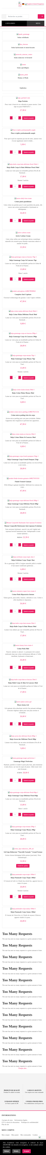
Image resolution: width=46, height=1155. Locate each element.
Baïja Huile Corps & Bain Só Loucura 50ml (23, 683)
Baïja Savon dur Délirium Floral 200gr (23, 739)
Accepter (26, 1151)
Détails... (16, 1151)
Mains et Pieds (23, 78)
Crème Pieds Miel (23, 649)
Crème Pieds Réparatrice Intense (23, 594)
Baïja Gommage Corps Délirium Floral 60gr (23, 795)
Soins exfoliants (23, 37)
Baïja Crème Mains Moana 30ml (23, 393)
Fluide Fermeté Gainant (23, 481)
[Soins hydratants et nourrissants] (23, 44)
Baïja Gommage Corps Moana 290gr (23, 830)
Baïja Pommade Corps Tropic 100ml (23, 878)
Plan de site (5, 1136)
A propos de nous (7, 1132)
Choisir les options (23, 866)
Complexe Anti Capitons (23, 294)
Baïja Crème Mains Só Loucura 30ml (23, 437)
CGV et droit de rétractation (10, 1134)
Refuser (6, 1151)
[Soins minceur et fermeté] (23, 54)
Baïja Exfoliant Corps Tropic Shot (23, 560)
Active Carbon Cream (23, 236)
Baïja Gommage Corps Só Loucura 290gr (23, 336)
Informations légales (20, 1132)
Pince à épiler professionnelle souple (23, 133)
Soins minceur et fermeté (23, 58)
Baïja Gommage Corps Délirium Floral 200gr (23, 504)
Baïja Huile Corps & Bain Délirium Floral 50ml (23, 167)
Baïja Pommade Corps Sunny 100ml (23, 912)
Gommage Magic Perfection (23, 761)
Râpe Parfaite (23, 101)
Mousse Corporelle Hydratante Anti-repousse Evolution (23, 526)
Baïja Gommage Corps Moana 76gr (23, 359)
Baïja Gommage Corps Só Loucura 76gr (23, 260)
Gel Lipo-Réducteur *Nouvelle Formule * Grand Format (23, 852)
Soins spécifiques (23, 68)
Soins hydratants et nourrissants (23, 47)
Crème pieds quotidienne (23, 201)
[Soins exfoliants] (23, 34)
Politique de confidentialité (29, 1134)
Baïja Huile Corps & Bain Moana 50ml (23, 626)
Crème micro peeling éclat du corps (23, 415)
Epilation (23, 88)
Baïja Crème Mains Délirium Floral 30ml (23, 314)
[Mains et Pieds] (23, 74)
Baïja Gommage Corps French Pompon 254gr (23, 459)
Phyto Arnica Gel (23, 705)
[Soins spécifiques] (23, 64)
